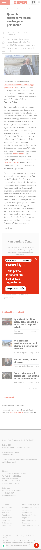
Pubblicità (6, 515)
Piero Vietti (19, 382)
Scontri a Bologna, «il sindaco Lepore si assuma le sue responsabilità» (26, 376)
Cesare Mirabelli (11, 163)
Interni (14, 9)
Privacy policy (7, 518)
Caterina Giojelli (21, 366)
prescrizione (19, 154)
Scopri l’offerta (13, 289)
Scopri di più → (33, 388)
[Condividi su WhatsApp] (3, 42)
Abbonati (5, 2)
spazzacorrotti (8, 298)
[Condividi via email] (3, 47)
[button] (3, 51)
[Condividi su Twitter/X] (3, 37)
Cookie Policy (7, 520)
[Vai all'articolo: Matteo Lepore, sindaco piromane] (7, 363)
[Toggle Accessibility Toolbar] (36, 545)
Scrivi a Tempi (7, 507)
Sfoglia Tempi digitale (30, 505)
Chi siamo (5, 505)
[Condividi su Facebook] (3, 32)
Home (8, 9)
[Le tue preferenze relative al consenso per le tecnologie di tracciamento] (4, 546)
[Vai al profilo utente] (33, 2)
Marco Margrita (20, 353)
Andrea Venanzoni (18, 332)
